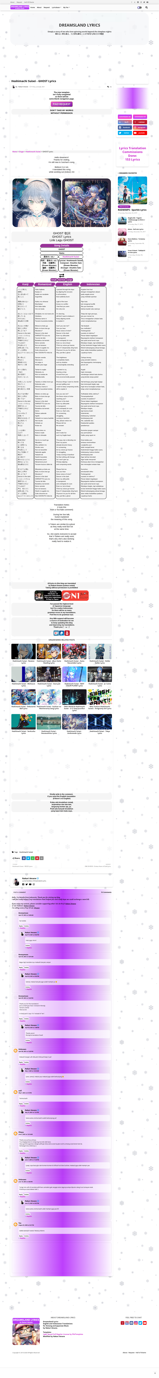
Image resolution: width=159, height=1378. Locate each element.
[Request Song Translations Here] (62, 106)
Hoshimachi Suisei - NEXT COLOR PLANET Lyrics (74, 685)
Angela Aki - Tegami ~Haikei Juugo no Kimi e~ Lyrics (136, 220)
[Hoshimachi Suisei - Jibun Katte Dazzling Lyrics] (49, 651)
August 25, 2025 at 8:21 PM (26, 1225)
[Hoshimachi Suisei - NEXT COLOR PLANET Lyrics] (74, 674)
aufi (20, 1091)
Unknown (22, 1049)
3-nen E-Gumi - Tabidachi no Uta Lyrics (136, 251)
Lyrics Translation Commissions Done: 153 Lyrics (132, 153)
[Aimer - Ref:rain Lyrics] (122, 232)
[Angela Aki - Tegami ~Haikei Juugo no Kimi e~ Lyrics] (122, 220)
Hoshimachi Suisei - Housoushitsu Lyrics (49, 732)
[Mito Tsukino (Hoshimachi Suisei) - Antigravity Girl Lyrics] (100, 697)
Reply (21, 926)
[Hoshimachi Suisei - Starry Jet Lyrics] (49, 674)
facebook (126, 127)
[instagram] (34, 884)
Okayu (21, 1132)
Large (69, 279)
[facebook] (23, 884)
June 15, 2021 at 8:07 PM (32, 1203)
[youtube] (30, 884)
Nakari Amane (29, 878)
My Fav (65, 7)
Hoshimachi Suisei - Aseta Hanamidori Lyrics (74, 662)
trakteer (142, 122)
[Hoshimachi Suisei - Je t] (100, 674)
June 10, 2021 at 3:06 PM (25, 1181)
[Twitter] (28, 858)
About (12, 2)
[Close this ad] (155, 1373)
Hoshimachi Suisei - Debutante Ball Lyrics (23, 707)
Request (19, 2)
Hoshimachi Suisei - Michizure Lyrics (23, 685)
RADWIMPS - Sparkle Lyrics (132, 209)
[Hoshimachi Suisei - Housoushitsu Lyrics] (49, 721)
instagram (141, 127)
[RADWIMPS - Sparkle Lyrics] (132, 190)
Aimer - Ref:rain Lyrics (135, 229)
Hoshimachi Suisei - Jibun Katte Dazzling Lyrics (49, 662)
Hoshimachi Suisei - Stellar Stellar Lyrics (100, 662)
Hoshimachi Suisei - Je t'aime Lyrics (100, 685)
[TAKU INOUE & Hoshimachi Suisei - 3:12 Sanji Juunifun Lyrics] (74, 697)
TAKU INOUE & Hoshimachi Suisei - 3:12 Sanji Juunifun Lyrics (74, 708)
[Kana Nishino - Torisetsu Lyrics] (122, 242)
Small (53, 279)
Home (32, 7)
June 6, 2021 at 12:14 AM (26, 1134)
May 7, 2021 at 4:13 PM (25, 1093)
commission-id (140, 117)
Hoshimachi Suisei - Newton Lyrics (24, 662)
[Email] (41, 858)
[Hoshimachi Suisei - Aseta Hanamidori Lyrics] (74, 651)
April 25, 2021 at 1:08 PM (32, 1027)
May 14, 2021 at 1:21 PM (32, 1112)
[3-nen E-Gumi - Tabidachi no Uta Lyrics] (122, 253)
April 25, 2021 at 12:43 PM (26, 998)
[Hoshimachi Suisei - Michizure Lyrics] (23, 674)
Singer (21, 151)
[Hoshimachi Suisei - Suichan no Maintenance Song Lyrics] (49, 697)
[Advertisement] (79, 61)
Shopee (37, 908)
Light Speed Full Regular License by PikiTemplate (63, 1334)
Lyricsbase (56, 7)
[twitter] (27, 884)
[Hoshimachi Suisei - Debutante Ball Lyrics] (23, 697)
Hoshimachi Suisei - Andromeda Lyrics (74, 732)
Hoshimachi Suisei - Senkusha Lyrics (23, 732)
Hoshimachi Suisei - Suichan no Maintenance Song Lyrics (49, 707)
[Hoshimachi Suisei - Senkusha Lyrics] (23, 721)
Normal (61, 279)
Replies (22, 928)
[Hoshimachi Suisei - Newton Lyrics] (23, 651)
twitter (126, 133)
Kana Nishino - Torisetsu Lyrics (136, 240)
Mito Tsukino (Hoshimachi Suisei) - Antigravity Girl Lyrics (99, 707)
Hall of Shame (29, 2)
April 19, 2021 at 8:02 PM (32, 935)
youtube (141, 133)
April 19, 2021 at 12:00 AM (26, 915)
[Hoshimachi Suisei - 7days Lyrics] (100, 721)
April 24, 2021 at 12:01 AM (26, 956)
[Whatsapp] (33, 858)
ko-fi (126, 122)
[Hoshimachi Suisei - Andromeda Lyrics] (74, 721)
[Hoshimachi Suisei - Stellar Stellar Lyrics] (100, 651)
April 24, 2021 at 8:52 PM (32, 976)
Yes (19, 1223)
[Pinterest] (37, 858)
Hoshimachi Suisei (33, 151)
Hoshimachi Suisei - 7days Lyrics (100, 732)
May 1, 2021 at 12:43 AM (32, 1071)
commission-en (125, 117)
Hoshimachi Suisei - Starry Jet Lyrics (49, 685)
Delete (26, 926)
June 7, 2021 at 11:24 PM (32, 1160)
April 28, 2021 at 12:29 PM (26, 1051)
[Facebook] (24, 858)
